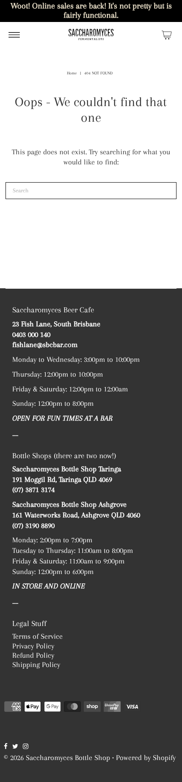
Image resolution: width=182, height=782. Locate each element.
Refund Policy (33, 655)
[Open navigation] (14, 34)
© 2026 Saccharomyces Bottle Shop (57, 757)
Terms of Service (37, 636)
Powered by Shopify (146, 757)
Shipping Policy (36, 664)
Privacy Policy (33, 646)
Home (72, 73)
